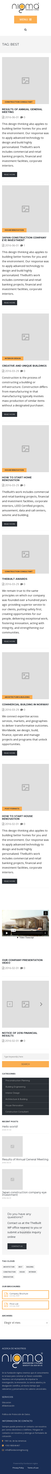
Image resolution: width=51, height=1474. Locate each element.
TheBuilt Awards (14, 578)
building (30, 1267)
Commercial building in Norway (25, 704)
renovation (8, 1277)
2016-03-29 (12, 371)
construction (9, 1272)
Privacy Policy (18, 1468)
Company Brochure (19, 1293)
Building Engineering (15, 1087)
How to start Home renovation (17, 479)
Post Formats (12, 809)
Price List (14, 1304)
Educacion (6, 1402)
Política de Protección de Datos (16, 1414)
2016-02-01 (12, 824)
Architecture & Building (17, 697)
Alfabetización (8, 1405)
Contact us (17, 1246)
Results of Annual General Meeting (22, 111)
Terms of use (33, 1468)
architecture (9, 1267)
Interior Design (13, 358)
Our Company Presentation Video (22, 961)
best (20, 1267)
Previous (9, 1004)
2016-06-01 (12, 117)
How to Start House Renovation (17, 817)
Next (41, 1004)
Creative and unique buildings (24, 365)
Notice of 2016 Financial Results (19, 1034)
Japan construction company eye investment (24, 239)
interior (32, 1272)
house (22, 1272)
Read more (9, 174)
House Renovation (14, 230)
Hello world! (10, 1126)
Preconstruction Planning (17, 1080)
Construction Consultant (19, 102)
